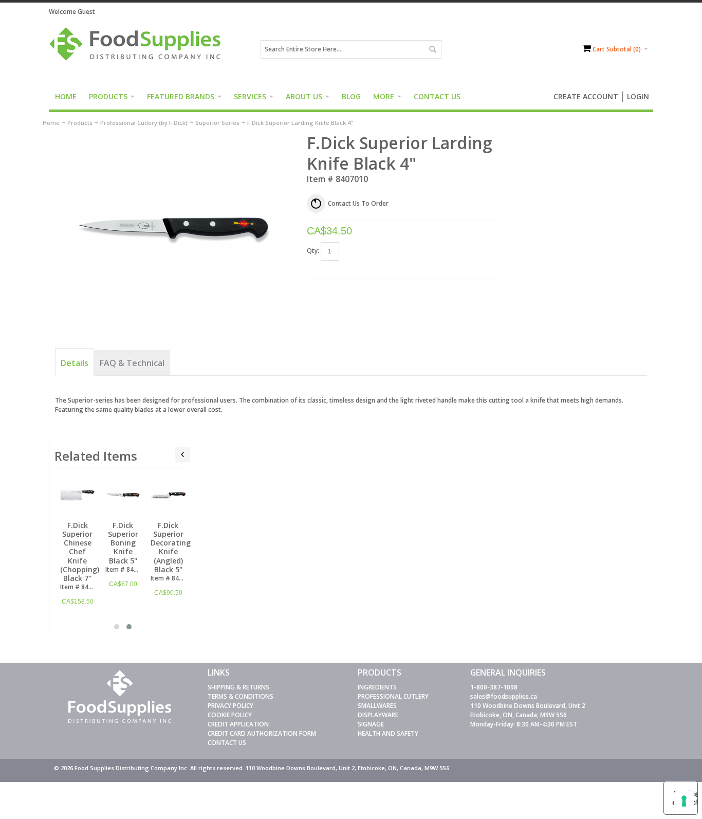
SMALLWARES (377, 705)
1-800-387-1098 (494, 687)
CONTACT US (227, 742)
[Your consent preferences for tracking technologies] (684, 801)
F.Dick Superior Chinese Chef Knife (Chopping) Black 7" (79, 551)
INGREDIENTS (377, 687)
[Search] (432, 49)
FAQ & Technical (132, 363)
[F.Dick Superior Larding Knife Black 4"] (174, 137)
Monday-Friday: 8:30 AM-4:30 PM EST (523, 724)
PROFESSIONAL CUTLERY (393, 696)
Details (74, 363)
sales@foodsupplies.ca (503, 696)
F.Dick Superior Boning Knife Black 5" (123, 543)
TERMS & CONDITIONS (240, 696)
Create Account (585, 96)
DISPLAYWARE (378, 715)
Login (638, 96)
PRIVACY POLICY (230, 705)
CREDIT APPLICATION (238, 724)
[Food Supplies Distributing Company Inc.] (139, 49)
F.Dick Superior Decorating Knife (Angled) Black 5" (171, 547)
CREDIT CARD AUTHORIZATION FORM (262, 733)
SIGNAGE (371, 724)
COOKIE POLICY (230, 715)
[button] (116, 627)
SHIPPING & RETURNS (238, 687)
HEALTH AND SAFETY (388, 733)
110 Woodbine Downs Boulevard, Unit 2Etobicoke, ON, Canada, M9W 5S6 (527, 710)
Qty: (313, 250)
